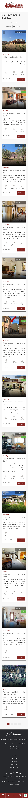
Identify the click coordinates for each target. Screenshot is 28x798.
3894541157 (15, 748)
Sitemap (4, 781)
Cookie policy (21, 781)
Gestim (17, 784)
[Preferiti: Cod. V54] (4, 259)
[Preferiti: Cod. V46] (4, 202)
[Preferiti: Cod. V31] (4, 89)
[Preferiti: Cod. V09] (4, 32)
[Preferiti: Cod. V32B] (4, 608)
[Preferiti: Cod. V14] (4, 145)
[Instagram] (17, 773)
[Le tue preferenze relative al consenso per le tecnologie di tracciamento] (25, 795)
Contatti (14, 767)
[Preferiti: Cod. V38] (4, 667)
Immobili (14, 761)
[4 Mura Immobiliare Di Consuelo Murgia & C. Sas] (14, 5)
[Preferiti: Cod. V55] (4, 377)
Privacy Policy (12, 781)
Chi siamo (14, 759)
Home (14, 756)
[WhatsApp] (20, 773)
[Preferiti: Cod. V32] (4, 434)
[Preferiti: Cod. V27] (4, 492)
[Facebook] (13, 773)
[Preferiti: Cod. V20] (4, 318)
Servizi (14, 764)
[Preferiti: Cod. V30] (4, 549)
